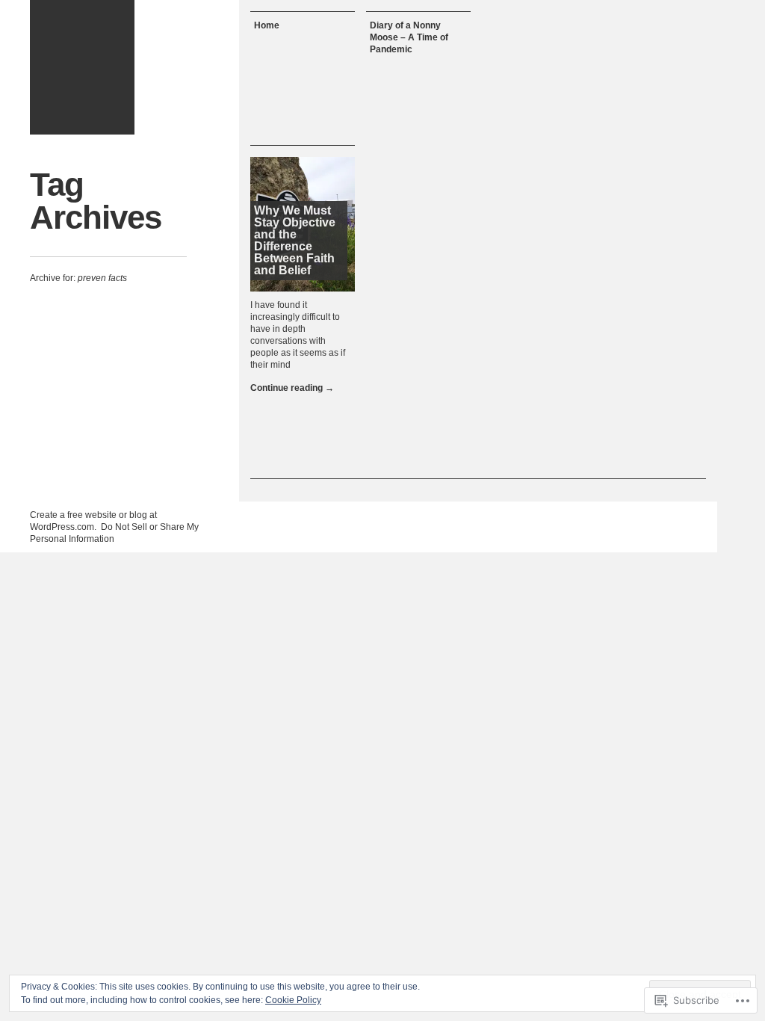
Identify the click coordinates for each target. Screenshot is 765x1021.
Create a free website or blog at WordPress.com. (93, 521)
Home (266, 25)
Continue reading (292, 388)
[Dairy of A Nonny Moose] (82, 67)
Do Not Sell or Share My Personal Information (114, 533)
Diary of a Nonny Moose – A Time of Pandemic (409, 37)
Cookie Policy (293, 1000)
